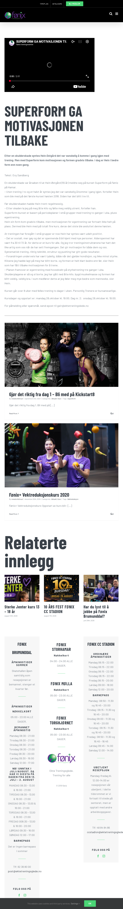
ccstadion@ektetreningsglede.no (101, 832)
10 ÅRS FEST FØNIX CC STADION (59, 609)
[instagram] (25, 895)
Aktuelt (54, 399)
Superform (72, 399)
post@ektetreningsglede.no (22, 871)
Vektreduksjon (72, 499)
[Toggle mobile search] (110, 13)
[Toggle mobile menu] (116, 13)
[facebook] (19, 895)
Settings (74, 903)
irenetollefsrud (17, 399)
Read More (13, 413)
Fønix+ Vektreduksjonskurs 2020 (39, 495)
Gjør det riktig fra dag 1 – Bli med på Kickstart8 (52, 394)
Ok (90, 903)
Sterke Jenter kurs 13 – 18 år (21, 609)
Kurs (59, 399)
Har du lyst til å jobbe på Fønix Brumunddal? (96, 611)
